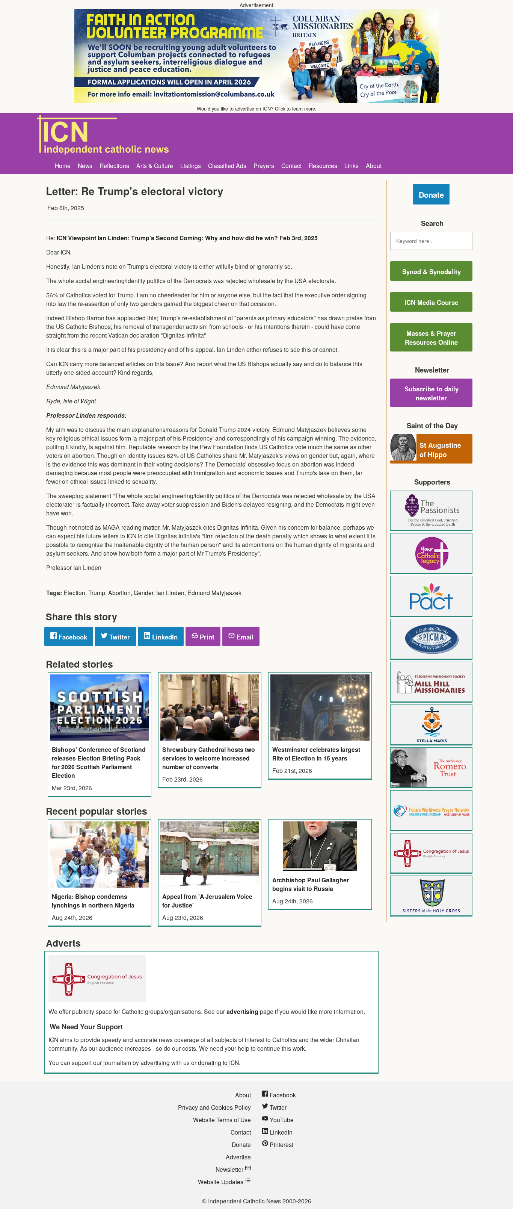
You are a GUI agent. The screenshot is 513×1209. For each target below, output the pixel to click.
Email (244, 636)
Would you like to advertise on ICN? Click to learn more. (257, 108)
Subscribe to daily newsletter (431, 393)
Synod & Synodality (431, 271)
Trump (96, 592)
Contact (291, 165)
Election (74, 592)
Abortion (119, 592)
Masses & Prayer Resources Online (431, 338)
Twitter (118, 636)
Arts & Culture (154, 165)
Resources (323, 165)
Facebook (72, 636)
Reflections (114, 165)
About (374, 165)
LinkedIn (164, 636)
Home (63, 165)
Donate (431, 194)
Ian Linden (170, 592)
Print (206, 636)
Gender (143, 592)
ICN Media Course (431, 302)
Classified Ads (227, 165)
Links (351, 165)
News (85, 165)
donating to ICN (218, 1062)
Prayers (263, 165)
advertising (242, 1011)
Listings (190, 165)
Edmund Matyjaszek (214, 592)
